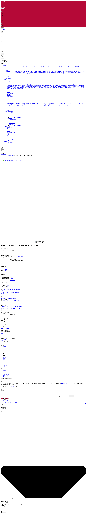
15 (5, 271)
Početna (2, 155)
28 (5, 270)
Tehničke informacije (7, 264)
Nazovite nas (4, 60)
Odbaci (6, 398)
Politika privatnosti (20, 386)
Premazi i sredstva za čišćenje (15, 117)
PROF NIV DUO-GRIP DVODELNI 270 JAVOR (11, 304)
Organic (8, 101)
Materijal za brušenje (11, 135)
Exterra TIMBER (10, 112)
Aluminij (11, 278)
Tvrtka (2, 408)
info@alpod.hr (3, 7)
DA (3, 506)
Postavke (71, 396)
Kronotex (9, 98)
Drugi (8, 140)
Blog (4, 366)
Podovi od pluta (6, 374)
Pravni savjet (13, 386)
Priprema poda (10, 127)
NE (6, 506)
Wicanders (9, 109)
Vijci (10, 116)
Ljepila (8, 128)
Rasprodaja (9, 144)
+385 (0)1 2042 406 (5, 328)
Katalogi (4, 376)
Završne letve (12, 123)
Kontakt (4, 1)
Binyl (8, 90)
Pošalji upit (3, 261)
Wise (8, 110)
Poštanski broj (3, 501)
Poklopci (11, 124)
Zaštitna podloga (10, 139)
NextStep (8, 82)
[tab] (44, 264)
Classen (8, 92)
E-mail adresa (3, 409)
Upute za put (3, 322)
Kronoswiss (9, 97)
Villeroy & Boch (45, 105)
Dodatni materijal (7, 155)
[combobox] (7, 501)
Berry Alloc (9, 81)
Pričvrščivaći (11, 115)
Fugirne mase (9, 136)
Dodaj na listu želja (4, 255)
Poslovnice (5, 5)
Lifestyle (8, 100)
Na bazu (9, 286)
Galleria (7, 74)
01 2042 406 (3, 315)
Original (8, 102)
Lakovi (8, 131)
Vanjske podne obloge (7, 375)
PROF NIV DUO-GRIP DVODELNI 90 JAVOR (11, 308)
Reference (5, 2)
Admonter (44, 68)
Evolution (9, 95)
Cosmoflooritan (10, 93)
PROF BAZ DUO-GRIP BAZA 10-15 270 (9, 298)
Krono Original (10, 96)
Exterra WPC (9, 118)
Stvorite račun (3, 154)
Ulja (7, 129)
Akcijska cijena (10, 143)
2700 (6, 269)
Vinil (4, 373)
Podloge (8, 138)
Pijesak (8, 285)
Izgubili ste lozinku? (5, 152)
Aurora (8, 80)
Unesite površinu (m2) (5, 504)
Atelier (45, 72)
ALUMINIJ (12, 280)
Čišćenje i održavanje (11, 132)
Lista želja (5, 365)
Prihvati (2, 398)
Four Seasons (8, 78)
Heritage (7, 76)
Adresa (2, 499)
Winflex (45, 86)
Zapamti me (4, 151)
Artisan (7, 70)
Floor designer (6, 360)
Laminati (5, 371)
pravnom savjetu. (64, 383)
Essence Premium (9, 77)
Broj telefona (3, 503)
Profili (8, 133)
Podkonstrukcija (12, 113)
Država (2, 411)
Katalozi (4, 3)
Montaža (2, 505)
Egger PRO (9, 94)
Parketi (4, 370)
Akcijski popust (10, 142)
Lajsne (8, 134)
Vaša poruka (3, 511)
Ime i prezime (3, 407)
